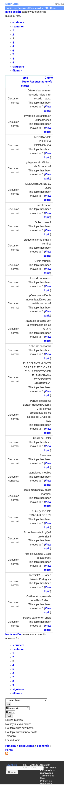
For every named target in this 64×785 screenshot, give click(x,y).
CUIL (34, 767)
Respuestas (37, 81)
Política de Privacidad (46, 782)
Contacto (45, 765)
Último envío (49, 79)
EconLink (11, 4)
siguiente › (18, 66)
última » (17, 70)
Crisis (53, 8)
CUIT (26, 767)
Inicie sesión (13, 11)
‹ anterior (18, 26)
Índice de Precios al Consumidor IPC (27, 8)
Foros (9, 749)
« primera (18, 22)
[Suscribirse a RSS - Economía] (6, 753)
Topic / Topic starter (25, 81)
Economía (43, 745)
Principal (10, 745)
